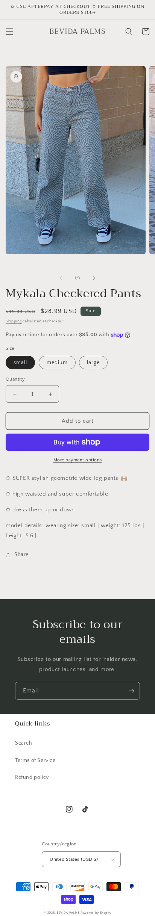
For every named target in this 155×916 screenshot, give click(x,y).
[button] (9, 31)
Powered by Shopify (96, 912)
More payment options (77, 460)
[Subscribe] (131, 691)
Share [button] (21, 555)
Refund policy (32, 777)
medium (57, 363)
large (93, 363)
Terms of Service (35, 760)
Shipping (14, 321)
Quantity (15, 379)
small (20, 363)
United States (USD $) (74, 859)
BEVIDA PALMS (68, 912)
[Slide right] (94, 278)
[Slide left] (61, 278)
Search (23, 743)
